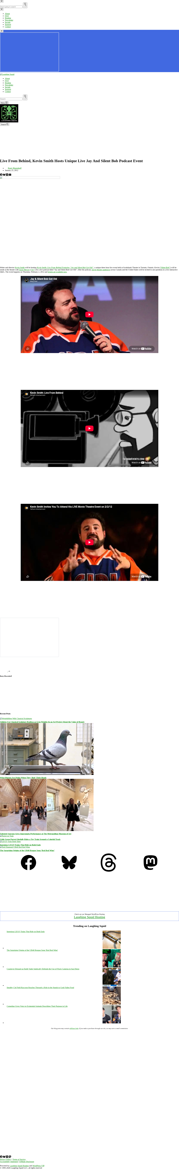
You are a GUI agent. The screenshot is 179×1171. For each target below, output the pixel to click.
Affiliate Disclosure (26, 1162)
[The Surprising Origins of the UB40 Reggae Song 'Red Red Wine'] (112, 967)
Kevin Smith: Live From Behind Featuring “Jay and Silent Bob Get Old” (65, 268)
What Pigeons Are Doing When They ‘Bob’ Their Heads (23, 778)
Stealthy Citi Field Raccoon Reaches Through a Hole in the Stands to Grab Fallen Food (40, 988)
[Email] (10, 175)
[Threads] (7, 175)
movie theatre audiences (101, 270)
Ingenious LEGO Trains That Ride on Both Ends (20, 845)
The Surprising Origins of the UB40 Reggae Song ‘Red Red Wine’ (27, 850)
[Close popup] (1, 31)
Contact (8, 92)
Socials (7, 87)
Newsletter (9, 85)
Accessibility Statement (9, 1162)
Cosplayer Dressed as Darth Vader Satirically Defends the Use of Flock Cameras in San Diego (43, 969)
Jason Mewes (24, 270)
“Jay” (33, 270)
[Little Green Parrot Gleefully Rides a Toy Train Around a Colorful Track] (7, 836)
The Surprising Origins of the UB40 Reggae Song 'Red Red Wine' (32, 950)
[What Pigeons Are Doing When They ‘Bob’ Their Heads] (47, 774)
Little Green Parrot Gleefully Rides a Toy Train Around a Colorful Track (30, 839)
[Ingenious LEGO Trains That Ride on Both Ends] (10, 841)
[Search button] (25, 97)
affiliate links (74, 1028)
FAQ (7, 81)
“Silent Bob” (165, 268)
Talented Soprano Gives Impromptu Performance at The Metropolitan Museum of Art (35, 834)
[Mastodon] (150, 871)
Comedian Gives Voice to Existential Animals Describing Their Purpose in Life (37, 1006)
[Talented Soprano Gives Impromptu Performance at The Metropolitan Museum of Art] (47, 830)
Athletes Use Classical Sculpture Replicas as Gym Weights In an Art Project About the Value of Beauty (42, 722)
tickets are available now (57, 272)
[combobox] (11, 99)
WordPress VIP (38, 1166)
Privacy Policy (5, 1159)
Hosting (8, 83)
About (7, 78)
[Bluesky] (4, 175)
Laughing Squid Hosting (89, 917)
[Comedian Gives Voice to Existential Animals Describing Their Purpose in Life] (112, 1023)
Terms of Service (19, 1159)
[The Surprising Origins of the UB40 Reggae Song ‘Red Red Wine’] (15, 847)
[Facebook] (1, 175)
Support (8, 89)
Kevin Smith (20, 268)
